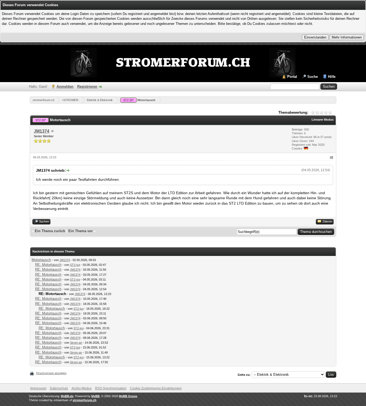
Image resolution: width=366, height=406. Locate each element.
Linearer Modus (323, 119)
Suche (312, 77)
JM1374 (41, 131)
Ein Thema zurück (50, 231)
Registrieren (87, 87)
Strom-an (76, 342)
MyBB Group (128, 396)
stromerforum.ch (43, 100)
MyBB (95, 396)
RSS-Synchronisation (110, 388)
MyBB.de (67, 396)
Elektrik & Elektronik (100, 100)
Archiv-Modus (82, 388)
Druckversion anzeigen (51, 373)
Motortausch (139, 100)
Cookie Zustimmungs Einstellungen (156, 388)
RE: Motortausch (48, 265)
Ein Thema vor (80, 231)
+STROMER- (70, 100)
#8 (331, 157)
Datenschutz (59, 388)
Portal (292, 77)
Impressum (38, 388)
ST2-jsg (75, 264)
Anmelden (65, 87)
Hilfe (331, 77)
